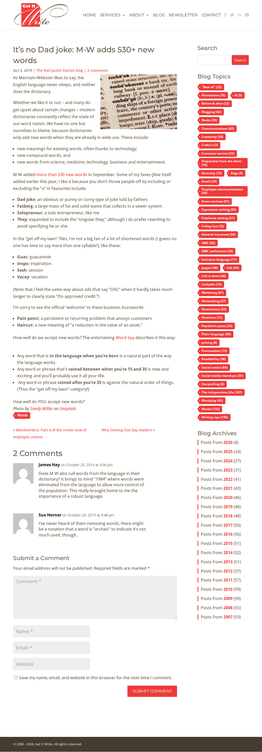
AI (238, 95)
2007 (228, 617)
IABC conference (217, 251)
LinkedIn (212, 284)
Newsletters (214, 309)
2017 (228, 525)
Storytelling (213, 384)
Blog (159, 15)
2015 (228, 543)
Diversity (212, 173)
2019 (228, 507)
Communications (218, 128)
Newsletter (183, 15)
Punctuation (214, 351)
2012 (228, 571)
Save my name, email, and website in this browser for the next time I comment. (95, 677)
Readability (214, 359)
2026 (228, 442)
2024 (228, 461)
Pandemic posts (217, 326)
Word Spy (125, 337)
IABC (208, 243)
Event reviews (215, 201)
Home (89, 15)
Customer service (218, 153)
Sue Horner (50, 515)
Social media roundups (222, 375)
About (136, 15)
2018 (228, 516)
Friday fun (213, 226)
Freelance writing (218, 218)
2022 (228, 479)
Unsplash (67, 408)
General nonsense (218, 234)
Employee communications (222, 191)
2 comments (97, 70)
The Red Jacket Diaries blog (59, 70)
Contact (211, 15)
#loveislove (213, 95)
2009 (228, 598)
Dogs (237, 173)
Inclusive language (219, 259)
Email (209, 181)
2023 (228, 470)
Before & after (215, 103)
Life (233, 268)
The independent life (222, 392)
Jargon (210, 268)
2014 (228, 552)
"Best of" (212, 87)
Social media (214, 367)
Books (209, 120)
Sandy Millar (41, 408)
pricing (209, 342)
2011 (228, 580)
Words (22, 415)
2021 (228, 488)
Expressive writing (219, 209)
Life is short (214, 276)
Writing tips (215, 417)
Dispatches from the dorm (222, 163)
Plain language (216, 334)
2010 (228, 589)
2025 (228, 451)
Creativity (212, 137)
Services (110, 15)
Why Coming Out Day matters (127, 430)
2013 (228, 562)
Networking (214, 301)
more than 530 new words (61, 174)
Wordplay (212, 400)
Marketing (213, 292)
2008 (228, 608)
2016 (228, 534)
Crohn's (210, 145)
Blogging (211, 112)
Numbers (212, 317)
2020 (228, 497)
